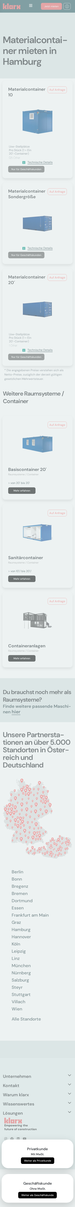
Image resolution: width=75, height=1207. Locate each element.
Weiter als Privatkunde (37, 1160)
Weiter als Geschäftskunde (37, 1195)
